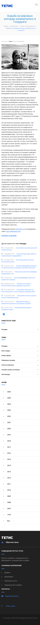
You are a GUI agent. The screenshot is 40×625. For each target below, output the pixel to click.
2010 (9, 490)
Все (8, 521)
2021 (9, 422)
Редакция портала (11, 596)
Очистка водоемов (7, 365)
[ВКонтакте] (4, 314)
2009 (9, 496)
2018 (9, 441)
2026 (9, 392)
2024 (9, 404)
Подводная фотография (13, 585)
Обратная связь (12, 542)
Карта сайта (10, 606)
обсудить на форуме (9, 236)
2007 (9, 508)
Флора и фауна (6, 355)
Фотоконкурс (5, 374)
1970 (9, 515)
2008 (9, 502)
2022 (9, 416)
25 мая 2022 (4, 41)
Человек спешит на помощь (10, 369)
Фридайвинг (14, 26)
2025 (9, 398)
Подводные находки (8, 360)
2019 (9, 435)
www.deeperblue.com (13, 231)
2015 (9, 459)
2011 (9, 484)
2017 (9, 447)
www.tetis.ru (20, 229)
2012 (9, 478)
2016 (9, 453)
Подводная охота (10, 581)
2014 (9, 465)
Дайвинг (7, 572)
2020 (9, 429)
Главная (6, 26)
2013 (9, 472)
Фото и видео (5, 351)
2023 (9, 410)
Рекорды (4, 329)
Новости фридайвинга (27, 26)
